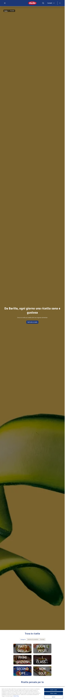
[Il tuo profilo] (60, 3)
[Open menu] (4, 3)
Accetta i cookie (53, 689)
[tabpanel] (32, 659)
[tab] (23, 639)
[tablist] (32, 639)
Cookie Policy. (16, 695)
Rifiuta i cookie (53, 693)
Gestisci (53, 697)
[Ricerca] (43, 3)
